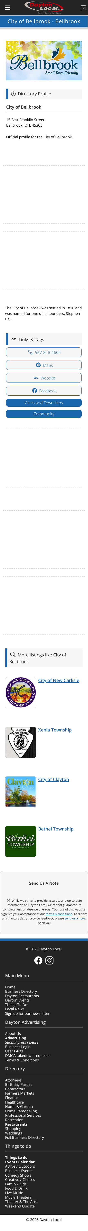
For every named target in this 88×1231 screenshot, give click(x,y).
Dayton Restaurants (22, 996)
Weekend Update (20, 1206)
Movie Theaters (18, 1197)
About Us (13, 1033)
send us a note (75, 918)
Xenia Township (55, 730)
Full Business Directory (24, 1137)
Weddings (13, 1133)
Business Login (17, 1046)
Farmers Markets (19, 1093)
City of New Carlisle (58, 680)
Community (43, 413)
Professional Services (23, 1115)
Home (10, 987)
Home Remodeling (21, 1111)
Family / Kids (16, 1184)
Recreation (14, 1119)
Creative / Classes (20, 1179)
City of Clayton (53, 779)
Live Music (14, 1192)
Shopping (13, 1128)
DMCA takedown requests (27, 1055)
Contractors (15, 1089)
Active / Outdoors (20, 1166)
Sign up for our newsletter (27, 1013)
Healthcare (14, 1102)
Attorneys (13, 1080)
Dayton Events (17, 1000)
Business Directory (21, 991)
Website (47, 378)
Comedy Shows (18, 1175)
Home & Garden (19, 1106)
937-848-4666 (47, 352)
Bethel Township (56, 829)
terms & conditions (59, 914)
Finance (11, 1097)
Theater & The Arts (21, 1201)
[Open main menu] (4, 7)
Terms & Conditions (22, 1060)
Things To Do (16, 1004)
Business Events (18, 1170)
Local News (14, 1009)
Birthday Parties (18, 1084)
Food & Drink (16, 1188)
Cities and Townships (44, 402)
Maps (47, 365)
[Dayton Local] (44, 7)
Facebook (47, 391)
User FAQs (14, 1051)
